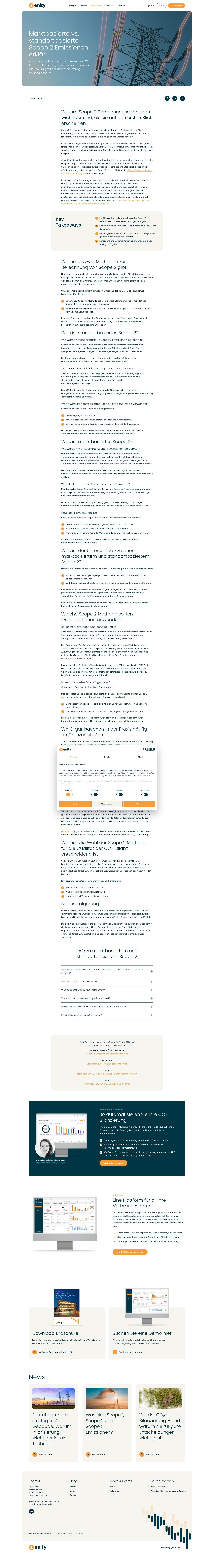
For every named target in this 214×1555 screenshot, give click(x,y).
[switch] (94, 794)
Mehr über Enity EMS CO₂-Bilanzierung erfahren (107, 1083)
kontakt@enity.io (44, 1504)
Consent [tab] (73, 757)
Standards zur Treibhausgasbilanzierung (107, 1063)
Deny (75, 804)
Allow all (139, 804)
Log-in (161, 5)
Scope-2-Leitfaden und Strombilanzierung (107, 1053)
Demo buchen (176, 5)
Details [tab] (107, 757)
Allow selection (107, 804)
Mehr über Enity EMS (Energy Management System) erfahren (107, 1073)
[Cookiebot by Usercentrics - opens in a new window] (145, 749)
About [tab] (140, 757)
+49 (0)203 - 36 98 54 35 (48, 1501)
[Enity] (37, 5)
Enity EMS (65, 831)
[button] (107, 971)
